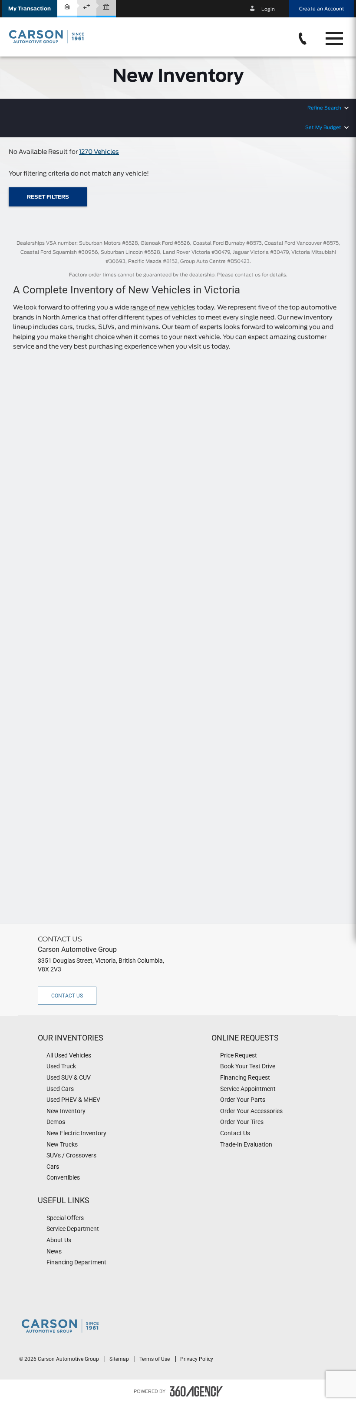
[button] (29, 8)
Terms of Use (155, 1359)
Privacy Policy (196, 1359)
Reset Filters (48, 196)
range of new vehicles (162, 308)
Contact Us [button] (67, 996)
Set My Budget (323, 127)
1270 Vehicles (99, 152)
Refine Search (324, 108)
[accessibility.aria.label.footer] (196, 1391)
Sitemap (119, 1359)
